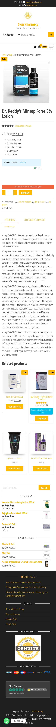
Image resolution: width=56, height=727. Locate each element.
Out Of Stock (14, 406)
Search (44, 487)
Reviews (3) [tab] (9, 226)
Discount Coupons (13, 614)
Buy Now (25, 192)
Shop (10, 54)
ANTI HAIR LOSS (39, 202)
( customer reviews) (23, 125)
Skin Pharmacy (28, 24)
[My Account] (35, 47)
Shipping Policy (11, 619)
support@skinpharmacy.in (33, 2)
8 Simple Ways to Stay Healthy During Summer (23, 582)
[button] (49, 62)
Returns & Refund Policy (15, 609)
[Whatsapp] (7, 721)
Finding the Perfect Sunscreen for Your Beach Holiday (26, 587)
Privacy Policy (11, 623)
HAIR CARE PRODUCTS (24, 202)
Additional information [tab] (34, 219)
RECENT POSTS (29, 576)
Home (4, 54)
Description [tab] (10, 219)
